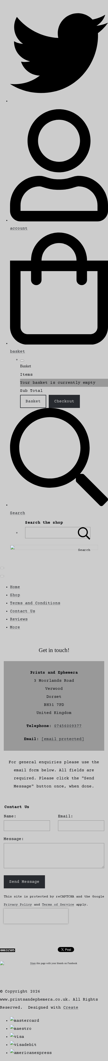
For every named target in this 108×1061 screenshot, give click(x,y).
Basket (33, 401)
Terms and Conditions (35, 603)
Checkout (64, 401)
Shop (15, 595)
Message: (14, 839)
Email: (65, 816)
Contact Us (22, 611)
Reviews (19, 619)
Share (33, 963)
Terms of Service (58, 905)
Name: (10, 816)
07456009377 (68, 726)
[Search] (84, 532)
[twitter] (59, 101)
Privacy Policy (18, 905)
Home (15, 587)
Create (70, 1007)
